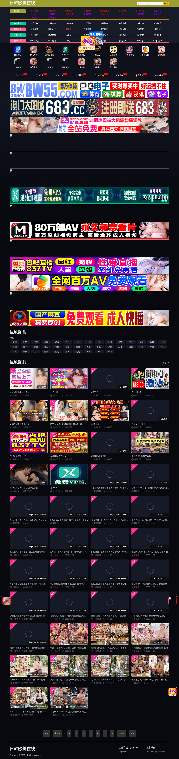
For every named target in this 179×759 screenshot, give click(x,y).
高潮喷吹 (157, 35)
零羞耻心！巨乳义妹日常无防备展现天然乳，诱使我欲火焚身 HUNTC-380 (82, 616)
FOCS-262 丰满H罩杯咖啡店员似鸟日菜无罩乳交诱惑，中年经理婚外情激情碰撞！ (86, 520)
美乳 (78, 342)
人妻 (88, 347)
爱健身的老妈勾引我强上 (20, 424)
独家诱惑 (122, 35)
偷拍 (15, 342)
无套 (88, 351)
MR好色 (140, 41)
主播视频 (105, 23)
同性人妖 (52, 29)
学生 (67, 347)
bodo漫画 (87, 41)
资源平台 (17, 41)
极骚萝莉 (87, 35)
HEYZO (105, 35)
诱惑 (57, 342)
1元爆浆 (79, 75)
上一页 (57, 733)
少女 (110, 347)
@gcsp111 (123, 752)
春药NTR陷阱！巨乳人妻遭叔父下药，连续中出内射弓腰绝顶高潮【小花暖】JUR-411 (47, 520)
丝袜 (120, 342)
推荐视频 (34, 29)
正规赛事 (40, 75)
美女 (78, 347)
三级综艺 (140, 29)
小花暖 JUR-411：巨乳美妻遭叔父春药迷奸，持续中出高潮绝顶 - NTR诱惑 (82, 711)
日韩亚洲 (52, 23)
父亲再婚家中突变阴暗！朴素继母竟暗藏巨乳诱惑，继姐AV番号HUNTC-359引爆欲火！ (47, 648)
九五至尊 (95, 392)
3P (99, 351)
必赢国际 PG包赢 (98, 456)
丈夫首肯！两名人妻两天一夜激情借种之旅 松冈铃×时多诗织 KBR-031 (80, 679)
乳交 (162, 347)
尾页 (133, 733)
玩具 (152, 342)
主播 (120, 347)
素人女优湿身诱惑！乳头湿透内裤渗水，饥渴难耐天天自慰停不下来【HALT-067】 (85, 584)
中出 (67, 351)
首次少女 (140, 35)
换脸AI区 (122, 29)
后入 (15, 351)
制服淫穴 (105, 29)
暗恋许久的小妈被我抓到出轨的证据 (66, 424)
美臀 (99, 342)
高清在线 (17, 23)
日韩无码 (140, 23)
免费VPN (54, 488)
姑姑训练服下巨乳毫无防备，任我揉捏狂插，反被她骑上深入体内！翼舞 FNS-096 (126, 584)
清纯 (67, 342)
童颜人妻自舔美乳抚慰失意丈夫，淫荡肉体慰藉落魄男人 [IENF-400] (120, 616)
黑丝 (131, 342)
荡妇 (46, 347)
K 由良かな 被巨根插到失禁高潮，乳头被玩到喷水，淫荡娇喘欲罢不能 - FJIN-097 (45, 584)
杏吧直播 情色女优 (18, 456)
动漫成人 (157, 23)
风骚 (46, 342)
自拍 (25, 342)
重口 (110, 351)
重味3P (158, 29)
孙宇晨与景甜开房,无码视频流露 (24, 488)
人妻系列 (69, 35)
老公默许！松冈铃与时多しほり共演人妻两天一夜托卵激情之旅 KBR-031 (122, 679)
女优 (36, 347)
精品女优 (52, 35)
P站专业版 (34, 41)
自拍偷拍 (69, 23)
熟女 (57, 347)
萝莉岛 (105, 41)
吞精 (57, 351)
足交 (152, 347)
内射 (78, 351)
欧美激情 (87, 23)
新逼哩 (69, 41)
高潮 (15, 347)
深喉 (141, 347)
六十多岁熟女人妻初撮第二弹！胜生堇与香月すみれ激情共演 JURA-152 (41, 679)
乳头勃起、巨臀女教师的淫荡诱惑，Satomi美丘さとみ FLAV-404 (119, 552)
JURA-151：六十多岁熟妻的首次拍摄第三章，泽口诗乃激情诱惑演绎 (40, 711)
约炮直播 (95, 424)
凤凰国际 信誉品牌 (58, 456)
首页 (47, 733)
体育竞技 (20, 75)
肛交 (25, 351)
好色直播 (54, 392)
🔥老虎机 (139, 75)
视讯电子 (119, 75)
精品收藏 (17, 29)
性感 (36, 342)
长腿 (110, 342)
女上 (36, 351)
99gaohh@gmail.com (155, 752)
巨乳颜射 (69, 29)
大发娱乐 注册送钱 (139, 424)
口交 (131, 347)
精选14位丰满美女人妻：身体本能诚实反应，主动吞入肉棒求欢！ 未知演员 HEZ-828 (87, 648)
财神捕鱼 (159, 75)
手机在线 (17, 35)
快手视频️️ (52, 41)
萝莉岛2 (122, 41)
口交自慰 (87, 29)
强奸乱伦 (34, 35)
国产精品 (34, 23)
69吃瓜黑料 (157, 41)
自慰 (162, 342)
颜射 (46, 351)
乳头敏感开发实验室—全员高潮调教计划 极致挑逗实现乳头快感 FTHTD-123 (42, 552)
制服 (141, 342)
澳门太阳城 (136, 392)
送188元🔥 (99, 75)
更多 (164, 363)
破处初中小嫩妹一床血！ (20, 392)
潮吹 (25, 347)
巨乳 (88, 342)
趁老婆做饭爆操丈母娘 (141, 456)
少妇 (99, 347)
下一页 (122, 733)
